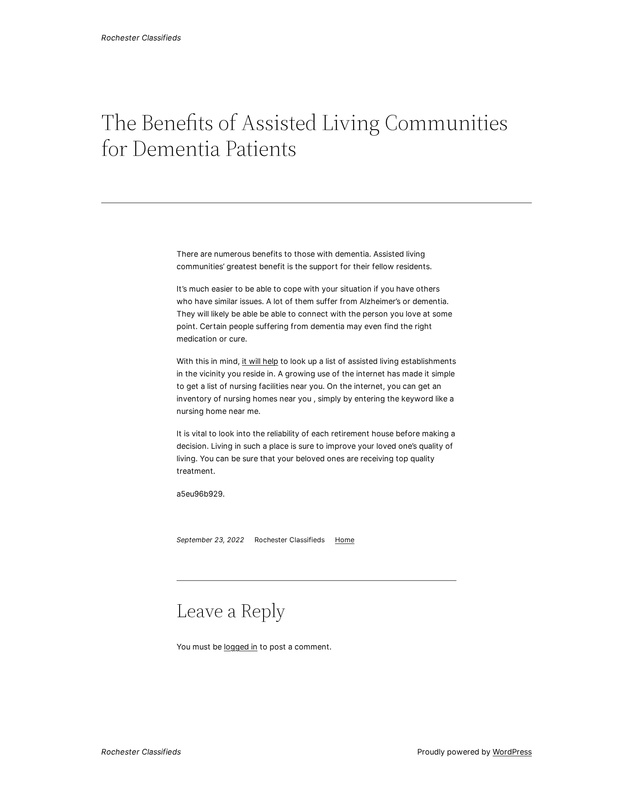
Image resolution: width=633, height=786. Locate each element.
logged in (241, 646)
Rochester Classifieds (141, 37)
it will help (260, 361)
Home (344, 539)
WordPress (512, 751)
